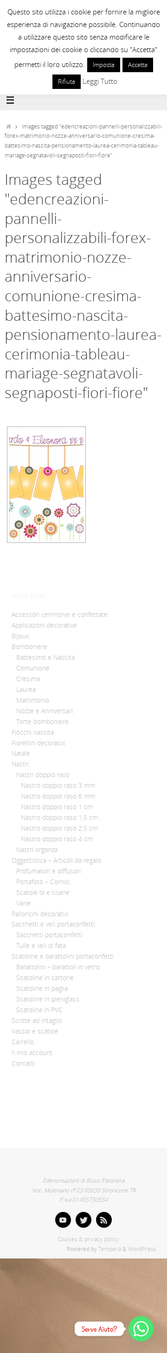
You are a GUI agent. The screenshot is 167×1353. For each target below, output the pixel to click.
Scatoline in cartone (45, 978)
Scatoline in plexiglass (47, 999)
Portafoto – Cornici (43, 882)
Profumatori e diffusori (48, 871)
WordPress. (143, 1249)
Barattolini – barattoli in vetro (58, 967)
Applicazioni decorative (44, 625)
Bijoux (20, 636)
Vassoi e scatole (35, 1031)
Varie (23, 903)
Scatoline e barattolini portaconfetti (63, 956)
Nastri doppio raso (43, 775)
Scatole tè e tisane (43, 892)
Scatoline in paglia (42, 988)
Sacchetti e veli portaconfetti (53, 924)
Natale (21, 753)
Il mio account (32, 1053)
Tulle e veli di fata (41, 945)
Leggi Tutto (100, 81)
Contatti (23, 1063)
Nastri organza (37, 850)
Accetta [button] (138, 65)
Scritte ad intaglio (37, 1020)
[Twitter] (83, 1220)
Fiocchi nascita (33, 732)
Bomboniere (29, 647)
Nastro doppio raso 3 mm (58, 785)
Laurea (26, 689)
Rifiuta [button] (66, 81)
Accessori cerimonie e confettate (60, 614)
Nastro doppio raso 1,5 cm (59, 817)
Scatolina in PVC (39, 1010)
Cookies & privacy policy (88, 1239)
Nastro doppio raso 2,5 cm (59, 828)
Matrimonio (32, 700)
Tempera (109, 1249)
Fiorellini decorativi (38, 743)
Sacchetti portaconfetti (49, 935)
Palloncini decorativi (40, 914)
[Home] (9, 126)
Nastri (20, 764)
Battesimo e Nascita (45, 657)
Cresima (28, 679)
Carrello (23, 1042)
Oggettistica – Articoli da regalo (56, 860)
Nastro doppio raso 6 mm (58, 796)
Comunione (33, 668)
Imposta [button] (104, 65)
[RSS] (104, 1220)
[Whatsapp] (141, 1328)
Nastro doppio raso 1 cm (57, 807)
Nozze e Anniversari (44, 711)
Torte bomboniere (42, 721)
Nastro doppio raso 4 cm (57, 839)
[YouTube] (63, 1220)
